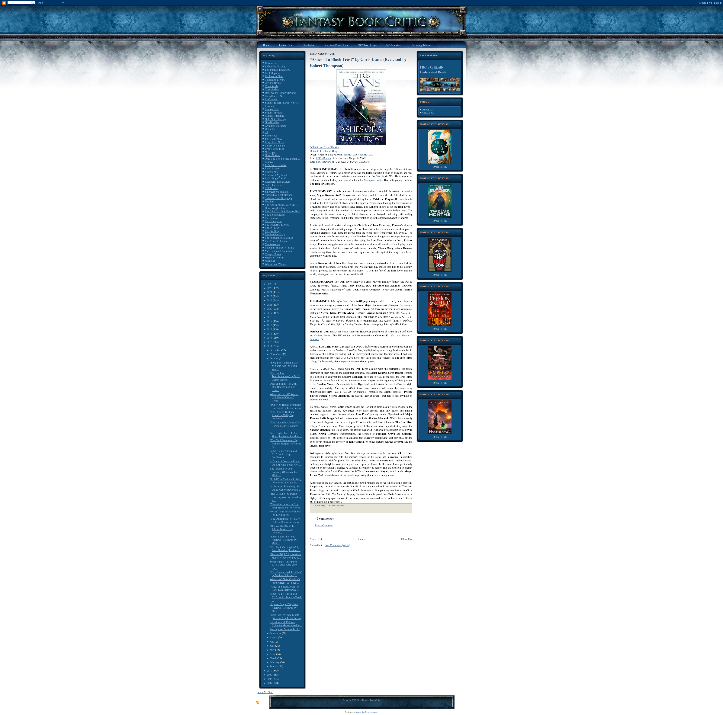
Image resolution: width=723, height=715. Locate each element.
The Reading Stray (275, 234)
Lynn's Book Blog (274, 148)
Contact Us (428, 112)
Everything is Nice (275, 96)
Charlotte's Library (275, 79)
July (272, 641)
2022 (269, 300)
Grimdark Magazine (275, 125)
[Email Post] (347, 505)
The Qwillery (272, 231)
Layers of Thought (275, 145)
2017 (269, 321)
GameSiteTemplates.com (367, 712)
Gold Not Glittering (275, 119)
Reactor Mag (271, 172)
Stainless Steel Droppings (278, 198)
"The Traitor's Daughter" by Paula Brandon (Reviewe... (285, 548)
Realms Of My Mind (276, 175)
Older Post (407, 539)
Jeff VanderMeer (273, 139)
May (272, 650)
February (274, 662)
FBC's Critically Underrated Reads (433, 70)
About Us (427, 109)
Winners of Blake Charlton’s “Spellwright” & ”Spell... (285, 580)
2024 (269, 292)
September (275, 633)
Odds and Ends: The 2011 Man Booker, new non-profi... (283, 387)
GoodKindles (272, 122)
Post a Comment (324, 525)
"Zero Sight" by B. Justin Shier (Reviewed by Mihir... (286, 434)
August (273, 637)
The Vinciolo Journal (276, 241)
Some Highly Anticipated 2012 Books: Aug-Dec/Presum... (283, 454)
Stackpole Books (373, 180)
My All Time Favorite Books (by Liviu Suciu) (285, 513)
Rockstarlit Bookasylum (277, 181)
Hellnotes (270, 129)
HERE (347, 154)
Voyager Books (273, 254)
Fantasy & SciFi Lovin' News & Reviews (282, 104)
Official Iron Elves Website (324, 147)
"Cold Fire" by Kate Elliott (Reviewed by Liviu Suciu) (285, 616)
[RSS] (257, 702)
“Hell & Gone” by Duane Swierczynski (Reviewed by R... (285, 497)
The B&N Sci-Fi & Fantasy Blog (282, 211)
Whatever (270, 260)
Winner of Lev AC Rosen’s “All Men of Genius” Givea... (284, 397)
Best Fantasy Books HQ (277, 69)
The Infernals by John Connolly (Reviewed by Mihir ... (283, 472)
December (275, 350)
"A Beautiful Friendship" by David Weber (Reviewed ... (285, 488)
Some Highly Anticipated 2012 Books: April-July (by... (283, 565)
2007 (269, 683)
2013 (269, 337)
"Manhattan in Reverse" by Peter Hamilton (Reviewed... (286, 505)
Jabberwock (271, 135)
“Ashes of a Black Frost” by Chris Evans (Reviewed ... (285, 588)
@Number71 (272, 63)
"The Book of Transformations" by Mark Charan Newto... (285, 376)
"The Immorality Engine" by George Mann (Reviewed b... (285, 426)
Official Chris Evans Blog (323, 151)
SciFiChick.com (273, 185)
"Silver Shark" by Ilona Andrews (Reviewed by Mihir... (283, 540)
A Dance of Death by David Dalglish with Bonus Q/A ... (286, 463)
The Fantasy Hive (274, 218)
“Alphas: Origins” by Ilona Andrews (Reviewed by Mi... (284, 607)
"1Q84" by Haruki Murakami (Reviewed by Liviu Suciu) (285, 406)
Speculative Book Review (278, 195)
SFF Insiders (271, 188)
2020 (269, 308)
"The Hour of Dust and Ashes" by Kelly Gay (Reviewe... (282, 415)
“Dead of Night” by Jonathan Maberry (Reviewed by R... (285, 555)
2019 (269, 313)
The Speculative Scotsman (279, 237)
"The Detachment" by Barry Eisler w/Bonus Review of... (286, 520)
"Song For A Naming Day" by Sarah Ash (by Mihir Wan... (284, 366)
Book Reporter (273, 73)
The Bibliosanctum (275, 214)
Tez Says (269, 201)
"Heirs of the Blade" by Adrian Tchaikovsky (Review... (282, 529)
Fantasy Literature (274, 115)
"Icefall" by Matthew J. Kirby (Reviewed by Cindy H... (286, 480)
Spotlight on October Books (285, 629)
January (274, 666)
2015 (269, 329)
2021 (269, 304)
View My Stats (265, 692)
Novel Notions (272, 155)
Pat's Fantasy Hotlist (276, 165)
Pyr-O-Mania (272, 168)
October (274, 358)
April (272, 654)
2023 (269, 296)
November (275, 354)
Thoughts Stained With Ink (279, 247)
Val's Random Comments (278, 251)
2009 (269, 674)
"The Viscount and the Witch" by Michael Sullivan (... (286, 573)
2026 (269, 284)
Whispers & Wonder (276, 264)
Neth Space (271, 152)
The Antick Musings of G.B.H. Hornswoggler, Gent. (281, 206)
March (273, 658)
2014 (269, 333)
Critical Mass (272, 89)
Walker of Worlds (274, 257)
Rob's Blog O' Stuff (275, 178)
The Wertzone (272, 244)
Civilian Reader (273, 83)
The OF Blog (272, 227)
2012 (269, 342)
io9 (266, 132)
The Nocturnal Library (277, 224)
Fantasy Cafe (272, 109)
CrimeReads (271, 86)
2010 (269, 670)
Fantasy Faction (273, 112)
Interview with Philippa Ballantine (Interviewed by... (286, 623)
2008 (269, 679)
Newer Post (316, 539)
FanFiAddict (271, 99)
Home (361, 539)
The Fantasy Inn (273, 221)
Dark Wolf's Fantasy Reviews (280, 93)
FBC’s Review (323, 158)
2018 (269, 317)
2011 (269, 346)
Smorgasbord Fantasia (276, 191)
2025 (269, 288)
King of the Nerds (274, 142)
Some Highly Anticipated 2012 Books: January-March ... (286, 597)
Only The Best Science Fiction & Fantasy (282, 160)
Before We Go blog (275, 66)
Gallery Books (322, 335)
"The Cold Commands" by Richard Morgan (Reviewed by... (285, 443)
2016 (269, 325)
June (272, 645)
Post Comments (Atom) (337, 545)
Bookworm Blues (274, 76)
